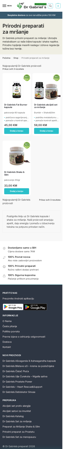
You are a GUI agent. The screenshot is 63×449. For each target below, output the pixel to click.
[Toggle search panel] (50, 6)
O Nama (7, 321)
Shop (15, 58)
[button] (57, 6)
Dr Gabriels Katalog (13, 416)
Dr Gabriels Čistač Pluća (16, 371)
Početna (6, 58)
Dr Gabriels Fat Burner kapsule (15, 106)
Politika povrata (11, 331)
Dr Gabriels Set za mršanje (17, 421)
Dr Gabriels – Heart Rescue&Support (22, 386)
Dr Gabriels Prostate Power (17, 381)
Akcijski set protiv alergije (17, 405)
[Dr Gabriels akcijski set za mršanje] (46, 87)
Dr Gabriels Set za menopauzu (19, 436)
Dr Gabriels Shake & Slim (14, 173)
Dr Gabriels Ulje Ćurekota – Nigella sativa (25, 376)
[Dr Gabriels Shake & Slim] (17, 155)
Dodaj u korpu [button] (16, 131)
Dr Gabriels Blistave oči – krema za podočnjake (28, 366)
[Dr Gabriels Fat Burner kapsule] (17, 87)
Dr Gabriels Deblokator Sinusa (19, 391)
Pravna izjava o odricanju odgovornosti (24, 336)
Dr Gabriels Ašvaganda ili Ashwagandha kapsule (29, 360)
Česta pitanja (10, 326)
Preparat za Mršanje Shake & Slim (21, 426)
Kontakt (7, 347)
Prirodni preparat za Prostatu (18, 431)
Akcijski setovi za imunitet (17, 411)
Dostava (7, 341)
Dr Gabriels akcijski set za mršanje (45, 106)
